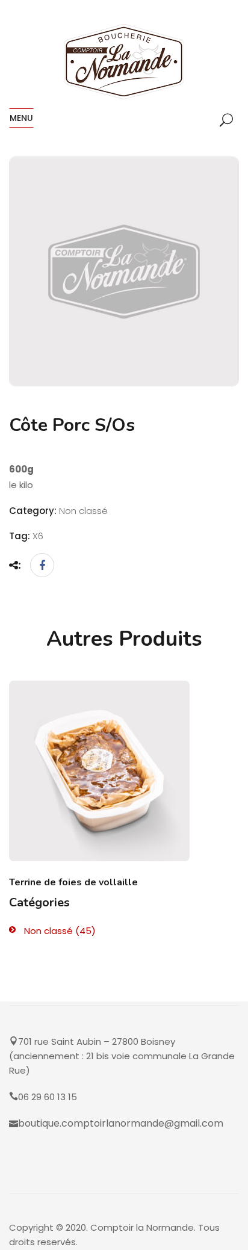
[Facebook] (39, 565)
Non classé (48, 930)
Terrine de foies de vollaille (73, 882)
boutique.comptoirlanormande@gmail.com (120, 1123)
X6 (38, 536)
